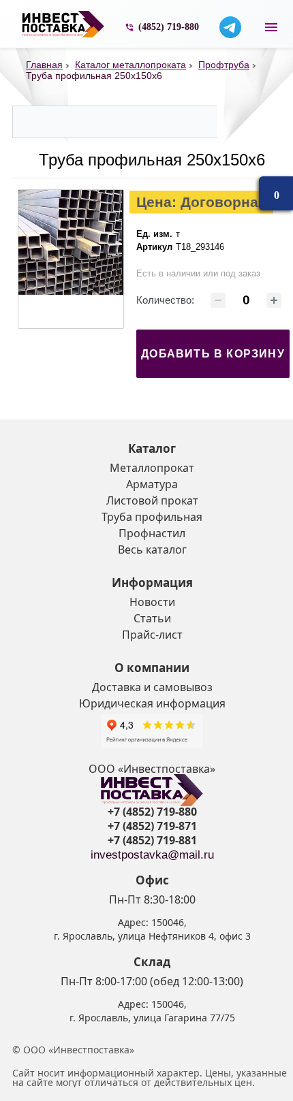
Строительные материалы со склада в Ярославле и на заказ (63, 24)
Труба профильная (152, 516)
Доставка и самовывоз (152, 687)
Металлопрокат (152, 467)
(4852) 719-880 (168, 27)
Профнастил (152, 533)
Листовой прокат (152, 500)
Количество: (165, 300)
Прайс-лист (152, 634)
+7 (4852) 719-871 (152, 825)
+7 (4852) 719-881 (152, 840)
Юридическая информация (152, 703)
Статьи (152, 618)
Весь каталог (152, 549)
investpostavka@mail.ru (152, 854)
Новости (152, 601)
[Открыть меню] (271, 27)
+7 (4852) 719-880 (152, 811)
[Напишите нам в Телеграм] (230, 27)
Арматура (152, 484)
